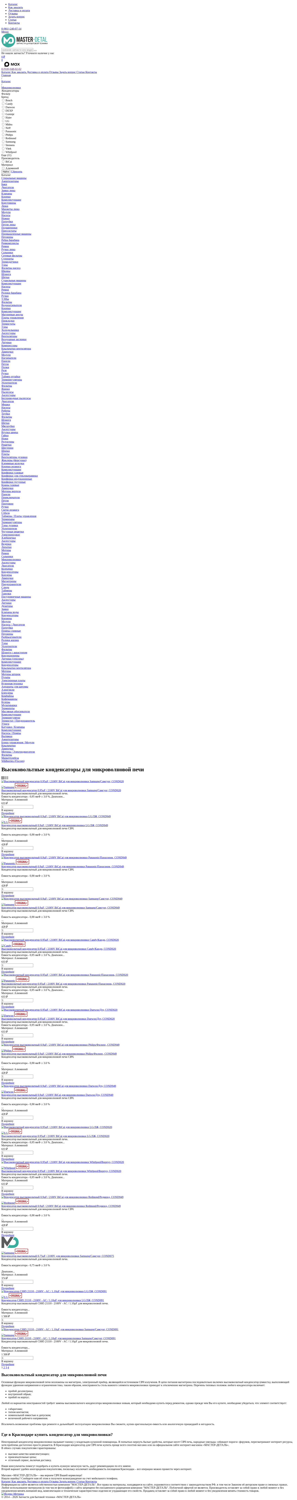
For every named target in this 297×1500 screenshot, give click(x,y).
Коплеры (6, 575)
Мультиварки (9, 705)
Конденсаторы (9, 571)
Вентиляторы (9, 336)
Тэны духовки (9, 525)
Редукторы (7, 441)
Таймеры (6, 590)
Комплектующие (11, 199)
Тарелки (6, 593)
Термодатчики (9, 261)
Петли (5, 364)
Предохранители (11, 584)
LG (7, 121)
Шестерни (7, 447)
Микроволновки (11, 559)
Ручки (5, 295)
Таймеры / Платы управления (18, 516)
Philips (9, 134)
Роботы (5, 410)
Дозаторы (7, 606)
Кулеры (5, 702)
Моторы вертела (11, 491)
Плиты (5, 454)
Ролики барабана (11, 292)
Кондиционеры (10, 655)
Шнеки (5, 450)
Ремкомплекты (10, 243)
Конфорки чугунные (13, 481)
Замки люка (8, 190)
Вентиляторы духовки (14, 457)
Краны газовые (10, 485)
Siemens (10, 145)
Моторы (6, 550)
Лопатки (6, 547)
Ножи (4, 438)
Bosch (9, 100)
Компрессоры (9, 345)
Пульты (5, 677)
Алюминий (12, 168)
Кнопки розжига (11, 466)
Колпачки (7, 568)
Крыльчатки (8, 745)
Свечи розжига (10, 509)
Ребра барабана (10, 240)
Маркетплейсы (10, 757)
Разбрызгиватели (11, 637)
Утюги (5, 723)
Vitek (8, 148)
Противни (7, 503)
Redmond (11, 138)
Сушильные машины (13, 280)
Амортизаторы (10, 181)
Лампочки (7, 351)
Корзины (6, 618)
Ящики (5, 388)
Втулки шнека (9, 432)
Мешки (5, 404)
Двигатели (7, 187)
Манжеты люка (10, 209)
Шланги (6, 274)
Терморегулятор (10, 717)
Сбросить (16, 171)
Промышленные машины (16, 233)
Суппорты (7, 258)
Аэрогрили (7, 689)
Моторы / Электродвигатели (18, 751)
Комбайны (7, 695)
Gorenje (10, 114)
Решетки (6, 444)
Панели (5, 361)
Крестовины (8, 202)
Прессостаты (8, 230)
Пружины (7, 237)
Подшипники (9, 227)
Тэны (4, 264)
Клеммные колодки (12, 463)
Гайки (5, 435)
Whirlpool (11, 152)
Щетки (5, 277)
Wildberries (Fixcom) (12, 761)
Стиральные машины (13, 178)
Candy (9, 103)
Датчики (6, 342)
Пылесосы (7, 392)
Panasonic (11, 131)
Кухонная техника (12, 683)
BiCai (9, 161)
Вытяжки (6, 736)
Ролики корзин (10, 640)
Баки (4, 184)
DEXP (9, 110)
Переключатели (10, 497)
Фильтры (6, 302)
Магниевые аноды (12, 314)
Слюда (5, 587)
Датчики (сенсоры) (12, 658)
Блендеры (7, 692)
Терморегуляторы (11, 379)
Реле (4, 370)
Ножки (5, 218)
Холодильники (10, 330)
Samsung (10, 141)
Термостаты (8, 323)
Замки (5, 609)
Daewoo (10, 107)
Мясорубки (8, 426)
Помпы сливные (11, 630)
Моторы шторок (10, 674)
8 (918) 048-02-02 (11, 69)
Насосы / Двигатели (13, 624)
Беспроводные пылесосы (16, 398)
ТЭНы (5, 299)
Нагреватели (8, 357)
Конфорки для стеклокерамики (19, 475)
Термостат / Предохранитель (18, 720)
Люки (4, 205)
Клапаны (6, 193)
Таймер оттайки (10, 376)
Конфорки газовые (12, 472)
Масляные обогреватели (15, 711)
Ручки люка (8, 249)
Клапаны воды (10, 612)
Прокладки (7, 320)
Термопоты (8, 708)
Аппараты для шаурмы (14, 686)
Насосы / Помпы (11, 733)
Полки (5, 367)
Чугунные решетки (12, 531)
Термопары (8, 519)
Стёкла (5, 512)
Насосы (5, 215)
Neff (8, 127)
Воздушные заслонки (13, 339)
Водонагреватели (11, 305)
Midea (9, 124)
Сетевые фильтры (11, 255)
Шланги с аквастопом (14, 652)
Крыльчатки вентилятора (16, 348)
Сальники (7, 252)
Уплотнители (9, 382)
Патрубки (7, 221)
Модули (6, 212)
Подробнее (7, 813)
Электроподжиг (10, 534)
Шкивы (5, 271)
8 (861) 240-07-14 (11, 28)
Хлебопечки (8, 537)
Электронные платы (13, 680)
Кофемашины (9, 699)
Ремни (5, 246)
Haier (9, 117)
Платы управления (12, 317)
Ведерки (6, 543)
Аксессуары (8, 333)
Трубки (5, 413)
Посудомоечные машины (16, 596)
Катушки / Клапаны (13, 726)
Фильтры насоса (10, 268)
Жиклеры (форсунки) (13, 460)
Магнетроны (8, 581)
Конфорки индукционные (16, 478)
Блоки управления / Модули (17, 742)
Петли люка (8, 224)
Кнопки (6, 196)
